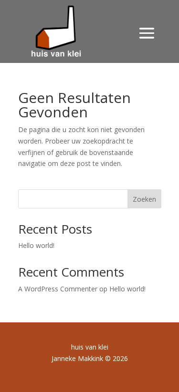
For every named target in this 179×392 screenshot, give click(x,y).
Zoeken (144, 199)
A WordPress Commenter (57, 288)
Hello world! (36, 245)
